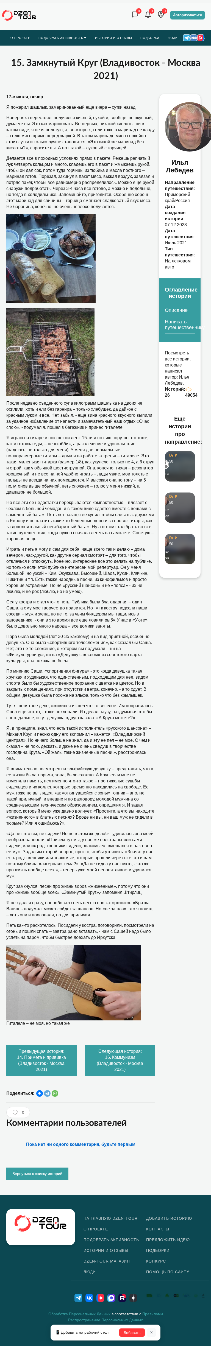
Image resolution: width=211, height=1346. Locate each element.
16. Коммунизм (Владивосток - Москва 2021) (120, 1060)
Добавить (132, 1332)
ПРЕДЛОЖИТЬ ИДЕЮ (168, 1240)
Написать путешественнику (180, 324)
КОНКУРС (156, 1261)
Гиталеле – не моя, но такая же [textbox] (38, 1023)
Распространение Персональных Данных (105, 1320)
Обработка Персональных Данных (79, 1314)
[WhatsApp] (55, 1093)
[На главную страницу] (19, 15)
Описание (176, 310)
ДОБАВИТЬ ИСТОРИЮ (169, 1218)
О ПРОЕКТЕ (96, 1229)
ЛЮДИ (90, 1272)
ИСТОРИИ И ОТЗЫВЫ (106, 1250)
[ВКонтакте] (39, 1093)
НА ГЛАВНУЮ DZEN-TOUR (111, 1218)
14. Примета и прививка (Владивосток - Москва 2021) (41, 1060)
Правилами (152, 1314)
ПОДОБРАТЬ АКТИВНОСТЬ (111, 1240)
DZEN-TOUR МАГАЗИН (107, 1261)
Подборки (158, 1250)
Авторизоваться (187, 15)
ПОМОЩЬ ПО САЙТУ (167, 1272)
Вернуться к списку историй (37, 1173)
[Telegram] (47, 1093)
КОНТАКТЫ (157, 1229)
